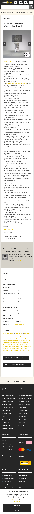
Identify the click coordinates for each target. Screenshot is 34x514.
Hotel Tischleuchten (17, 346)
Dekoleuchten (19, 335)
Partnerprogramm (23, 401)
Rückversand (22, 419)
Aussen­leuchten (6, 413)
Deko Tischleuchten (17, 348)
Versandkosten (22, 407)
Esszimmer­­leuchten (22, 339)
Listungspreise (22, 410)
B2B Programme (7, 453)
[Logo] (7, 3)
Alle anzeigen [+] (19, 324)
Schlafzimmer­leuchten (9, 337)
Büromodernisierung (24, 398)
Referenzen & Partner (8, 447)
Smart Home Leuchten (8, 398)
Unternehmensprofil (7, 444)
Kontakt (20, 484)
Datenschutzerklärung (12, 499)
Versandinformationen (18, 364)
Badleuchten (5, 422)
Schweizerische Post (8, 450)
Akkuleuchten (6, 410)
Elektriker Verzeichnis (8, 441)
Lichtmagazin (22, 416)
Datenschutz (22, 478)
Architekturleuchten (7, 401)
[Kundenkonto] (15, 2)
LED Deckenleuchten (8, 395)
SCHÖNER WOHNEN (8, 428)
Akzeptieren (17, 505)
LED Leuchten (6, 419)
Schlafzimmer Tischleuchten (11, 344)
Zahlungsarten (22, 413)
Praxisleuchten (6, 425)
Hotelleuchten (10, 335)
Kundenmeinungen (24, 404)
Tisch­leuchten (19, 333)
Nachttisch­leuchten (22, 337)
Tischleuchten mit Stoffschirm (11, 340)
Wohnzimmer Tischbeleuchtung (16, 83)
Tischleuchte (8, 61)
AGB (19, 487)
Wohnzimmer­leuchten (9, 339)
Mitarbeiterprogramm (8, 456)
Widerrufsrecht (22, 475)
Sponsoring (21, 422)
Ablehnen (17, 510)
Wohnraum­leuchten (8, 333)
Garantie (21, 425)
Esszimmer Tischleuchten (20, 342)
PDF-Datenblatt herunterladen (17, 358)
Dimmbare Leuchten (8, 407)
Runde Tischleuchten (15, 350)
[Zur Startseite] (2, 12)
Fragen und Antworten (25, 395)
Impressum (21, 481)
